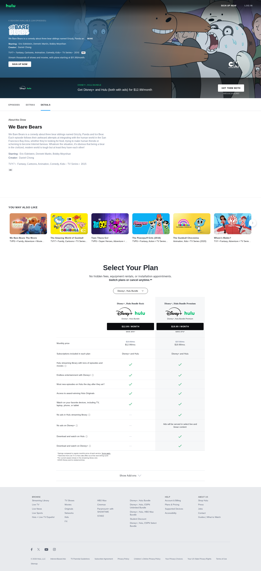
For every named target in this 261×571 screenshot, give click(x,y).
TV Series (67, 53)
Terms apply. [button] (106, 453)
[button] (14, 104)
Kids (57, 53)
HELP (167, 497)
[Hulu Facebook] (34, 549)
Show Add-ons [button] (128, 475)
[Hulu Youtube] (49, 549)
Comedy (50, 53)
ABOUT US (203, 497)
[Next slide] (252, 223)
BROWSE (36, 497)
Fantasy (19, 53)
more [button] (90, 39)
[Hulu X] (41, 549)
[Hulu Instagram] (54, 549)
